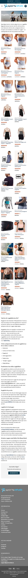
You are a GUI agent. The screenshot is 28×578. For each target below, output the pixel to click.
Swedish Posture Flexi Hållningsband (6, 166)
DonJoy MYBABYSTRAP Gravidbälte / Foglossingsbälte (6, 259)
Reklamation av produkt (7, 519)
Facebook (3, 544)
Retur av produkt (5, 521)
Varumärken (4, 526)
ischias (23, 415)
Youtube (3, 548)
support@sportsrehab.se (7, 562)
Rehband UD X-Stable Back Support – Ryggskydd (7, 143)
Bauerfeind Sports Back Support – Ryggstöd (6, 212)
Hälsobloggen (4, 528)
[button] (2, 6)
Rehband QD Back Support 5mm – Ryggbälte (21, 120)
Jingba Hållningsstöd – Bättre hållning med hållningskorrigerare (6, 309)
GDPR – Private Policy (6, 523)
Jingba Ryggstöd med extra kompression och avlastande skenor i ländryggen (7, 283)
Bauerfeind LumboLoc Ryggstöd (6, 95)
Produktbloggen (5, 530)
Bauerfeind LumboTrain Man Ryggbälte (20, 49)
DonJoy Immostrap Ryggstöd (5, 235)
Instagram (3, 546)
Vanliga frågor (4, 515)
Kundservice (4, 512)
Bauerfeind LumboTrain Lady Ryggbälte (6, 72)
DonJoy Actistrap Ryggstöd (21, 211)
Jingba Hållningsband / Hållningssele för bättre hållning (20, 259)
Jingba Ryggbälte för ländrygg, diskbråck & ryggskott (19, 283)
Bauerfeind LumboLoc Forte (6, 49)
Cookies (3, 525)
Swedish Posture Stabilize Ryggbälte (20, 189)
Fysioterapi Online (6, 532)
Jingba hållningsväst (19, 234)
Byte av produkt (5, 517)
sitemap (14, 576)
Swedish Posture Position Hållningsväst (20, 166)
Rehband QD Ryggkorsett (20, 142)
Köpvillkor (3, 514)
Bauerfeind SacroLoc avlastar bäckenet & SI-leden (20, 96)
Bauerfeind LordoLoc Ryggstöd (19, 72)
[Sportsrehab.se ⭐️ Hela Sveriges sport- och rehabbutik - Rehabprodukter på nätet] (13, 6)
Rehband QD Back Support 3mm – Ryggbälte (7, 120)
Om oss (3, 510)
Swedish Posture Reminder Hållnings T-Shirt (7, 189)
